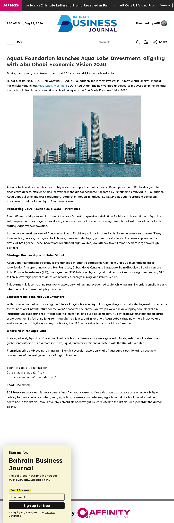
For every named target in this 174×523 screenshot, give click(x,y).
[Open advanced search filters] (146, 42)
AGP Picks (11, 5)
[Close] (66, 449)
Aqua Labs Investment (52, 85)
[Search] (138, 42)
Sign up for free (37, 505)
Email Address (20, 490)
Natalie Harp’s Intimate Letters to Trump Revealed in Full (62, 5)
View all (165, 5)
